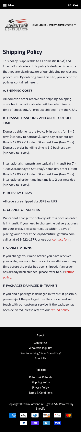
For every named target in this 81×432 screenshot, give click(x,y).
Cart (75, 5)
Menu (11, 5)
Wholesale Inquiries (40, 348)
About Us (40, 358)
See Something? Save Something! (40, 353)
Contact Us (40, 342)
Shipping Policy (40, 382)
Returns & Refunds (40, 377)
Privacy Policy (40, 387)
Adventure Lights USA (44, 404)
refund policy (60, 310)
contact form (61, 239)
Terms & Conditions (40, 392)
